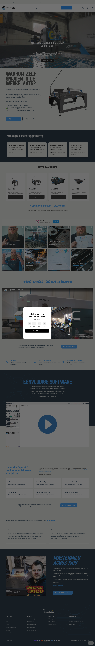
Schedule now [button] (37, 331)
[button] (24, 308)
